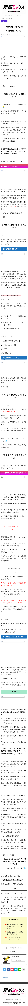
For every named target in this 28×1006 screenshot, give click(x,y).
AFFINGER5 (17, 1003)
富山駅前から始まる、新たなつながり (14, 999)
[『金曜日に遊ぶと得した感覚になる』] (16, 969)
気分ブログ (5, 977)
